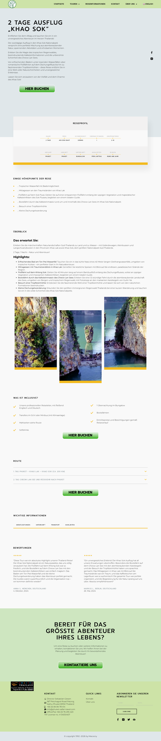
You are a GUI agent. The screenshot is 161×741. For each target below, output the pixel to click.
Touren (73, 4)
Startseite (59, 4)
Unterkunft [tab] (40, 525)
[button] (80, 473)
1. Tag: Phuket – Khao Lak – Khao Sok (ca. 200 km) (39, 471)
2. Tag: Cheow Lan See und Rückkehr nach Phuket (38, 479)
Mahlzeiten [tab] (69, 525)
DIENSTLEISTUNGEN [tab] (23, 525)
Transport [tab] (55, 525)
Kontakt (115, 4)
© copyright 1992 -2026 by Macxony (80, 736)
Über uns (130, 4)
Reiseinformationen (95, 4)
